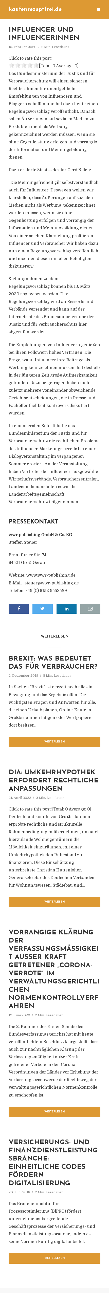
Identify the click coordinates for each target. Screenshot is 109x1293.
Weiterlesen (54, 741)
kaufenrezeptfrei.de (35, 9)
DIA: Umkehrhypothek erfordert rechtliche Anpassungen (53, 781)
